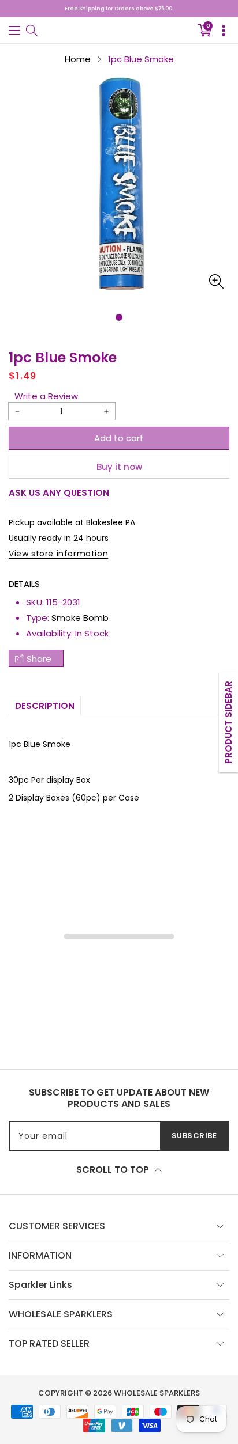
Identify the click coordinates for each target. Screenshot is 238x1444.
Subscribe (194, 1135)
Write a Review (46, 396)
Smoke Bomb (80, 618)
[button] (14, 30)
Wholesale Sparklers (157, 1393)
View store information (58, 553)
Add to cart (119, 438)
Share (39, 659)
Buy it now (119, 467)
